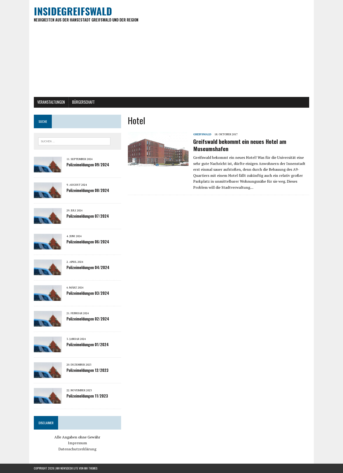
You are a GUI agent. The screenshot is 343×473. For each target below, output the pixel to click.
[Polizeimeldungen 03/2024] (48, 297)
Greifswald (202, 134)
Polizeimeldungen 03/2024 (87, 293)
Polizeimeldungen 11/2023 (87, 396)
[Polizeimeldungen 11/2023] (48, 400)
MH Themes (91, 468)
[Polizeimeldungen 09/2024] (48, 169)
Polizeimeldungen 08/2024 (87, 190)
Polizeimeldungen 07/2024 (87, 216)
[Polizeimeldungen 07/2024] (48, 220)
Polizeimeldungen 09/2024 (87, 164)
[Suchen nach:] (74, 140)
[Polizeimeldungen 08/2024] (48, 194)
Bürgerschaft (83, 102)
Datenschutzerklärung (77, 449)
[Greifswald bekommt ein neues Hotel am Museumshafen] (158, 163)
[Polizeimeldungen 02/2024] (48, 323)
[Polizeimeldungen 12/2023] (48, 374)
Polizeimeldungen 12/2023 (87, 370)
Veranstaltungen (51, 102)
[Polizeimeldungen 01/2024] (48, 349)
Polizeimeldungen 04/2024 (87, 267)
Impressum (77, 442)
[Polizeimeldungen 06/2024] (48, 246)
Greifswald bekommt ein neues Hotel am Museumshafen (239, 145)
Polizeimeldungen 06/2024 (87, 242)
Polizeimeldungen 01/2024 (87, 344)
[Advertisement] (171, 62)
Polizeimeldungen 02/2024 (87, 319)
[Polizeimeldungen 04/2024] (48, 271)
